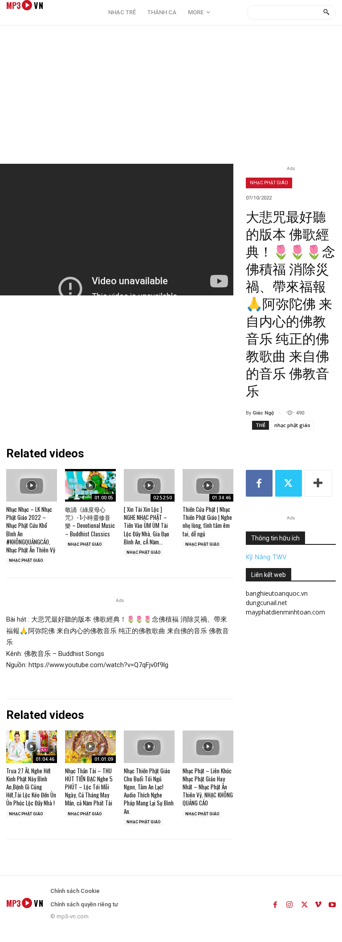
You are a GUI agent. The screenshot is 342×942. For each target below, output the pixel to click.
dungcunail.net (266, 602)
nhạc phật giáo (292, 425)
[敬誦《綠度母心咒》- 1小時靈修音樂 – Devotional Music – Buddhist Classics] (90, 485)
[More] (318, 483)
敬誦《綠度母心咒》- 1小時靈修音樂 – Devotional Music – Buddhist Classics (90, 521)
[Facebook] (259, 483)
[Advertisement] (171, 96)
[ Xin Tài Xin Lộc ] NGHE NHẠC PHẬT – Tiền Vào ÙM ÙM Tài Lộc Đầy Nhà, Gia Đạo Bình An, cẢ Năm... (146, 525)
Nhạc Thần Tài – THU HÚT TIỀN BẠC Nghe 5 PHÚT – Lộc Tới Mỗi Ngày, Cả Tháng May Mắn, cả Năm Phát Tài (89, 787)
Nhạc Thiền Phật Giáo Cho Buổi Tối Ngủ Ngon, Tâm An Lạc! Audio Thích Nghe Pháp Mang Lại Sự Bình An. (149, 791)
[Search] (326, 12)
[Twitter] (288, 483)
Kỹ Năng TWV (266, 556)
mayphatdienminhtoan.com (285, 612)
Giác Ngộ (263, 413)
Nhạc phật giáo (269, 182)
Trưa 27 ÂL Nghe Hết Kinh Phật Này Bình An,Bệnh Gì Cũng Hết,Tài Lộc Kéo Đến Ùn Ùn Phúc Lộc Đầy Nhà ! (31, 787)
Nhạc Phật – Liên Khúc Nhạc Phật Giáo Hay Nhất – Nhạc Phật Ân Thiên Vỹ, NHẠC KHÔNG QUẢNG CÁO (208, 787)
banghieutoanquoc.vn (277, 593)
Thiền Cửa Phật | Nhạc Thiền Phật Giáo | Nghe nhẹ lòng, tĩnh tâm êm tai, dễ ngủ (207, 521)
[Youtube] (332, 903)
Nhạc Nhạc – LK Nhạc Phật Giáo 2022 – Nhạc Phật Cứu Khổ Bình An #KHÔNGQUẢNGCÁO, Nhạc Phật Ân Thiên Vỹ (30, 529)
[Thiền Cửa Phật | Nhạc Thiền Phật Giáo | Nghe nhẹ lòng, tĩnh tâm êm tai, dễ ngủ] (208, 485)
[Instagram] (289, 903)
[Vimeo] (318, 903)
